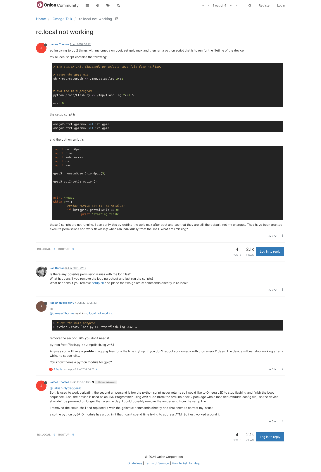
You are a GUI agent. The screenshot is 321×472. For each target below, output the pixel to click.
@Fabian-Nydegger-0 (65, 388)
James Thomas (59, 44)
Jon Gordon (57, 268)
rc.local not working (99, 313)
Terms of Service (157, 463)
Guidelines (135, 463)
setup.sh (98, 283)
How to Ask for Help (186, 463)
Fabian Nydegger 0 (62, 302)
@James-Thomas (62, 313)
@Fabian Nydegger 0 (106, 382)
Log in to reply (270, 251)
